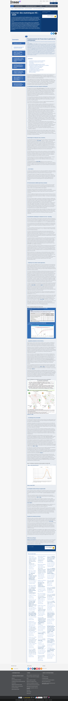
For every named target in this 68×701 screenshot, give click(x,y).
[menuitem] (12, 6)
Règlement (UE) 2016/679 (31, 539)
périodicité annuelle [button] (45, 458)
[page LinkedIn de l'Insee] (33, 669)
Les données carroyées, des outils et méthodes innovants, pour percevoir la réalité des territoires (18, 66)
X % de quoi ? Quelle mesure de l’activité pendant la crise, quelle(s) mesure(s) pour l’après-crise (32, 604)
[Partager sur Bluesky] (51, 33)
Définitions (13, 678)
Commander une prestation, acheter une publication (32, 688)
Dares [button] (35, 498)
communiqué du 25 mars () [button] (34, 161)
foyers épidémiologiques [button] (40, 88)
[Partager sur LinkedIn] (54, 33)
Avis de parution (16, 668)
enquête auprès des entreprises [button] (41, 504)
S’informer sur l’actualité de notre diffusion (32, 683)
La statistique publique (45, 678)
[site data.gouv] (39, 698)
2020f (41, 366)
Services (41, 6)
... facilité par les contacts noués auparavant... (36, 66)
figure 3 (41, 452)
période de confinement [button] (37, 74)
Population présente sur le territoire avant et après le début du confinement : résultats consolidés (51, 571)
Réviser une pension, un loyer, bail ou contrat (33, 675)
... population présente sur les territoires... (35, 67)
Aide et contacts (29, 691)
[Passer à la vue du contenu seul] (25, 36)
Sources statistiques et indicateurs (16, 679)
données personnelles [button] (49, 359)
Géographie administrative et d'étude (17, 684)
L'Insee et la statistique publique (50, 6)
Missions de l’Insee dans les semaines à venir (41, 647)
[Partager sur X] (55, 33)
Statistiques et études (18, 6)
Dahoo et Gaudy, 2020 (30, 485)
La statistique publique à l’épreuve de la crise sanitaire (51, 641)
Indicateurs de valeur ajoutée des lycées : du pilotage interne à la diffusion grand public (18, 72)
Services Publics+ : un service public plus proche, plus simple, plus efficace (48, 683)
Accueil (12, 8)
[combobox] (48, 3)
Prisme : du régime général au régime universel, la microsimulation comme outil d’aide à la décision (18, 78)
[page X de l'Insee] (34, 668)
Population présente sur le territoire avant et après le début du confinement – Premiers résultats (51, 559)
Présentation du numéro (17, 43)
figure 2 (33, 368)
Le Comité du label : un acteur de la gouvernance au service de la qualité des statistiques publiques (19, 60)
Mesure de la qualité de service (46, 681)
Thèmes (55, 3)
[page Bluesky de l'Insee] (28, 669)
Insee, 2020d (39, 140)
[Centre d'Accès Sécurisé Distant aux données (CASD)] (33, 698)
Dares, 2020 (29, 502)
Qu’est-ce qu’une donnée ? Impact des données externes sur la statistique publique (18, 84)
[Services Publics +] (46, 698)
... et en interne (31, 63)
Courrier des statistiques (28, 8)
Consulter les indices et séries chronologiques (33, 676)
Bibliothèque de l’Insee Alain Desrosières (32, 686)
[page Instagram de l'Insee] (30, 669)
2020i (37, 497)
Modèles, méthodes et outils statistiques (17, 686)
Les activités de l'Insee (45, 676)
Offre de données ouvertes (15, 689)
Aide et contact (45, 668)
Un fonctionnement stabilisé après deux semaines (37, 64)
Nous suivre (28, 690)
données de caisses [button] (33, 132)
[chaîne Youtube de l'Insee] (37, 668)
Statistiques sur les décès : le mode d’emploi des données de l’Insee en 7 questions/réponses (32, 590)
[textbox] (44, 3)
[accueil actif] (12, 6)
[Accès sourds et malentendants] (53, 1)
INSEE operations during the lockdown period (51, 650)
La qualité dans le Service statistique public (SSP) (18, 681)
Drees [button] (35, 509)
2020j (40, 497)
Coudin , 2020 (30, 414)
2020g (44, 366)
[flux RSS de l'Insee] (41, 668)
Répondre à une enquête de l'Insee (31, 681)
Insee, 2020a (38, 161)
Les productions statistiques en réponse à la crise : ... (39, 65)
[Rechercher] (51, 3)
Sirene (27, 678)
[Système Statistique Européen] (20, 698)
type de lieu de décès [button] (49, 436)
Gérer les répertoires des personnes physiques (33, 684)
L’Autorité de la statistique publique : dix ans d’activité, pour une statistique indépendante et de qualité (18, 53)
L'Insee (43, 675)
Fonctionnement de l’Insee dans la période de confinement (19, 47)
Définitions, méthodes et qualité (31, 6)
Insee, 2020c (42, 299)
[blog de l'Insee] (39, 668)
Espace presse (29, 693)
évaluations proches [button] (44, 303)
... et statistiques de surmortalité (34, 68)
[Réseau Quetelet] (26, 698)
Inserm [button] (49, 456)
